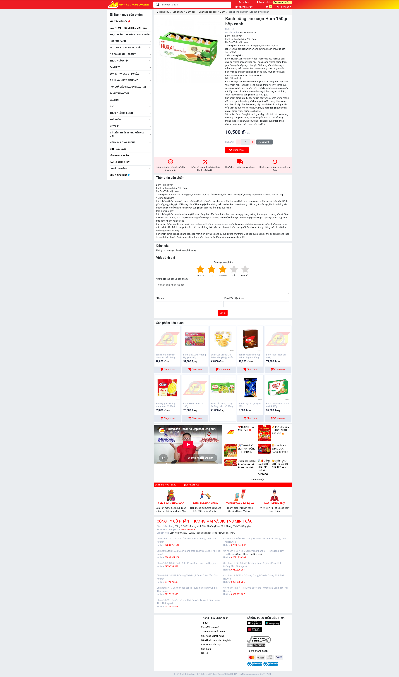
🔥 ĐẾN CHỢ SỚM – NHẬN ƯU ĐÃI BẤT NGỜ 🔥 (280, 430)
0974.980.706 (238, 582)
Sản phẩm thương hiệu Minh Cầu (128, 28)
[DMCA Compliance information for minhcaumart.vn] (259, 639)
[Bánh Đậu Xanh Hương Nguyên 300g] (195, 339)
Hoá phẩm (115, 119)
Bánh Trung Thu (119, 93)
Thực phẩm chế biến (121, 113)
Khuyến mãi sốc (119, 21)
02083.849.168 (172, 557)
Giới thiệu (206, 649)
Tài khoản (284, 7)
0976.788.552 (171, 566)
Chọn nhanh (263, 142)
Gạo (112, 106)
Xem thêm (256, 479)
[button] (269, 7)
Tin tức (205, 623)
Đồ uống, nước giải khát (124, 80)
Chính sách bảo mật (211, 644)
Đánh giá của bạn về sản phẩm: (172, 279)
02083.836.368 (238, 557)
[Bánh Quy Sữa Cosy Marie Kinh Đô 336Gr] (167, 387)
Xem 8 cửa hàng (119, 175)
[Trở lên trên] (394, 672)
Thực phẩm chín (119, 60)
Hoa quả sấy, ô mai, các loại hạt (128, 87)
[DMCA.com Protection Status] (256, 645)
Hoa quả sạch (118, 41)
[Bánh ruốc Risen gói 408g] (278, 339)
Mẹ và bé (114, 126)
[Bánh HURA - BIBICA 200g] (195, 387)
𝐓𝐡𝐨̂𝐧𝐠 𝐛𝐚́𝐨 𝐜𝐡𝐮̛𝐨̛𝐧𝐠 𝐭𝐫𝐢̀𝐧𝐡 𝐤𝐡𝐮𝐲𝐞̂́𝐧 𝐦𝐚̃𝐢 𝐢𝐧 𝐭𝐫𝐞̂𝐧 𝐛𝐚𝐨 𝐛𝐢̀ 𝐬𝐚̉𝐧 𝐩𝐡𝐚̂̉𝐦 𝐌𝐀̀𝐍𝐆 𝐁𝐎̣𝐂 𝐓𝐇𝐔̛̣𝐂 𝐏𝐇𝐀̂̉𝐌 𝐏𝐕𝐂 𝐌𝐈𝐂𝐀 (247, 464)
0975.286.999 (188, 529)
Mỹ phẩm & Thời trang (122, 142)
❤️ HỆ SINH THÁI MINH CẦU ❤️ (246, 428)
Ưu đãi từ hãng (118, 168)
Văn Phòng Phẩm (119, 155)
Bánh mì (114, 100)
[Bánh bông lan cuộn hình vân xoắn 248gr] (167, 339)
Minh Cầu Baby (118, 149)
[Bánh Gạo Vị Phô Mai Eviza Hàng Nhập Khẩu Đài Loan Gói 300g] (223, 339)
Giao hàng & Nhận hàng (212, 636)
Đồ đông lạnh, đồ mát (123, 54)
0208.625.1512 (172, 545)
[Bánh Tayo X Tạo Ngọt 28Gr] (250, 387)
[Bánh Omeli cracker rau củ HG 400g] (278, 387)
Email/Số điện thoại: (234, 298)
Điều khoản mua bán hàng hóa (216, 640)
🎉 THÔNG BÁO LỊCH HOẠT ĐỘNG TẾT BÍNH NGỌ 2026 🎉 (246, 449)
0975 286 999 (192, 484)
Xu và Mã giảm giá (210, 627)
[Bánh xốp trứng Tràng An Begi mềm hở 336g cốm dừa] (223, 387)
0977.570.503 (171, 582)
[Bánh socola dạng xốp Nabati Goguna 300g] (250, 339)
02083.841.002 (238, 545)
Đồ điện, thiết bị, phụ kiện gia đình (127, 134)
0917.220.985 (238, 569)
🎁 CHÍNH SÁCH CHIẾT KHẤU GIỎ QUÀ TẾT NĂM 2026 (280, 464)
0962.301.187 (238, 594)
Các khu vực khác (281, 2)
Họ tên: (160, 298)
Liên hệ (204, 653)
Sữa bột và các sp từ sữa (124, 74)
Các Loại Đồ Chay (120, 162)
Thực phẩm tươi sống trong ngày (129, 34)
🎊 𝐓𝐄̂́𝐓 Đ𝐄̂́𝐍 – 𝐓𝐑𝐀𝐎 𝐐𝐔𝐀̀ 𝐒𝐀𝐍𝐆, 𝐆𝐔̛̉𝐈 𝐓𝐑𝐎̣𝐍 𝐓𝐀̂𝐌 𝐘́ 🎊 (281, 449)
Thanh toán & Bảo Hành (213, 631)
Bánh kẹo (115, 67)
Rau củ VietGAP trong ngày (126, 47)
